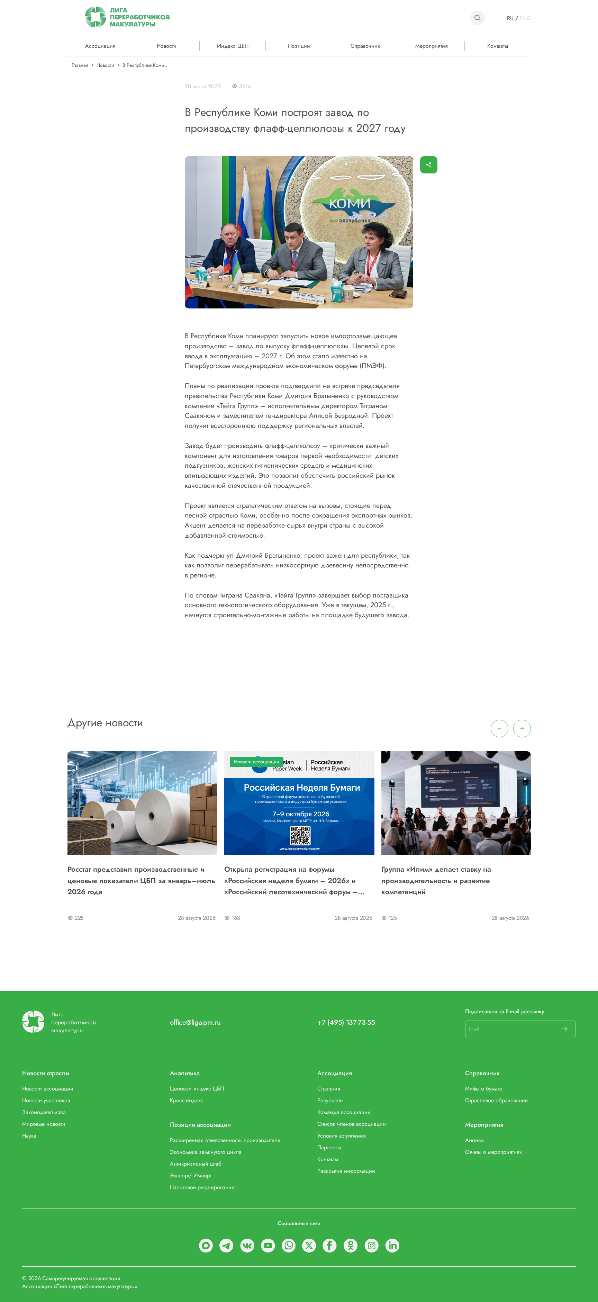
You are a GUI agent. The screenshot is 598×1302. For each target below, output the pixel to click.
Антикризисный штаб (195, 1163)
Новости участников (46, 1100)
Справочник (365, 45)
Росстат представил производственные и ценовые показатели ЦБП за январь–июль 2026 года (141, 880)
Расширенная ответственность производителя (225, 1140)
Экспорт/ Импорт (190, 1175)
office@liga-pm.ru (195, 1022)
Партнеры (329, 1147)
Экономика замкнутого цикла (206, 1152)
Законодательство (44, 1112)
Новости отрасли (45, 1073)
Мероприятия (431, 45)
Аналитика (185, 1073)
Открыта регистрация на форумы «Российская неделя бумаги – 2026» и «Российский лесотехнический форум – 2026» (291, 880)
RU (510, 18)
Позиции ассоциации (200, 1125)
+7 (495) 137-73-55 (346, 1022)
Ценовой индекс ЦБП (197, 1088)
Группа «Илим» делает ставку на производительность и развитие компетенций (436, 880)
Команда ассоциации (344, 1112)
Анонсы (474, 1140)
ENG (525, 18)
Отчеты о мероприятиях (493, 1152)
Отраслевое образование (496, 1100)
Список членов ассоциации (351, 1124)
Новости (166, 45)
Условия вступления (341, 1135)
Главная (80, 65)
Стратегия (328, 1088)
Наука (29, 1135)
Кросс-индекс (186, 1100)
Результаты (330, 1100)
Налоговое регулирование (202, 1187)
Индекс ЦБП (232, 45)
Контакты (497, 45)
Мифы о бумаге (483, 1088)
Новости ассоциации (256, 761)
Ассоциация (334, 1073)
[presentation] (499, 728)
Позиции (299, 45)
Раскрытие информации (346, 1171)
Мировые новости (43, 1124)
